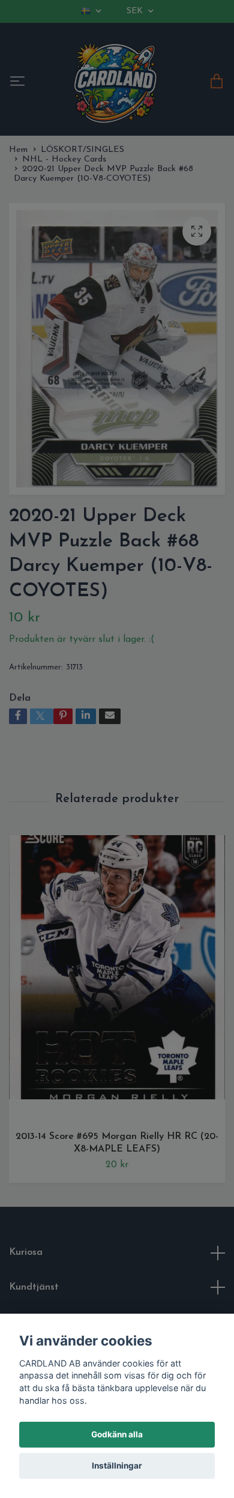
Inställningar (117, 1465)
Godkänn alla (117, 1434)
